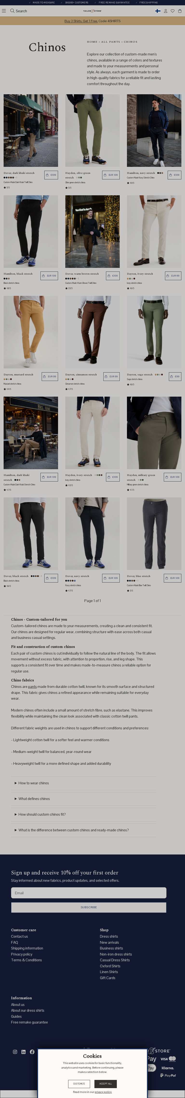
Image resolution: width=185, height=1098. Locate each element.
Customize (79, 1083)
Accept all (105, 1083)
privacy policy (103, 1092)
